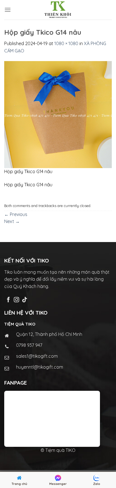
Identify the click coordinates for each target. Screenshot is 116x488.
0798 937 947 (29, 345)
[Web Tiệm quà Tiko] (58, 9)
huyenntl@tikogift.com (39, 367)
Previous (15, 214)
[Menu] (7, 10)
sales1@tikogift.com (37, 356)
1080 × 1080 (66, 43)
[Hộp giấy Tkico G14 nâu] (58, 114)
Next (12, 221)
